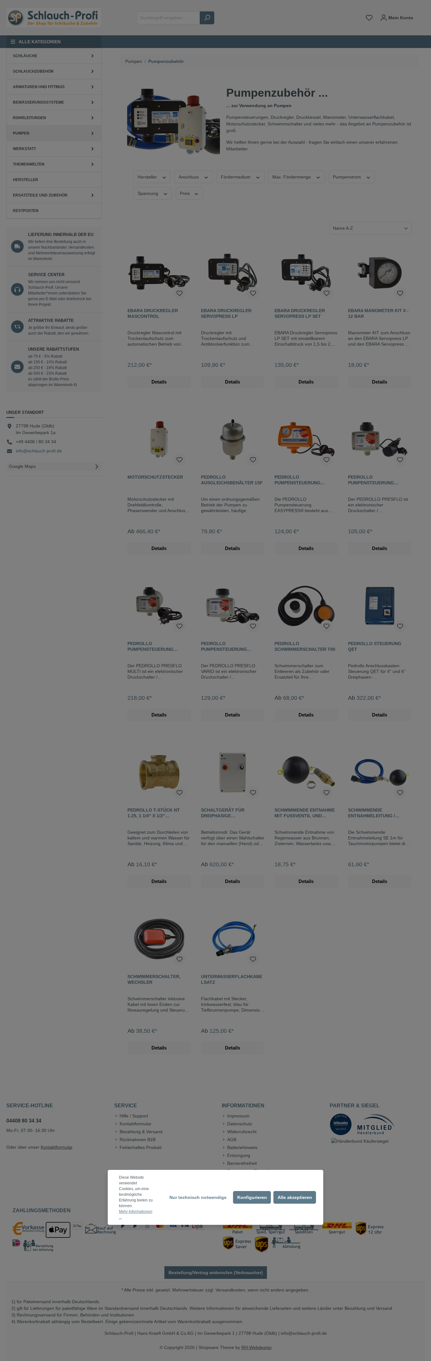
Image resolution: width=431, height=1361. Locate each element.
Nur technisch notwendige (198, 1197)
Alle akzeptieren (295, 1197)
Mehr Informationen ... (135, 1214)
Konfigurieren (252, 1197)
